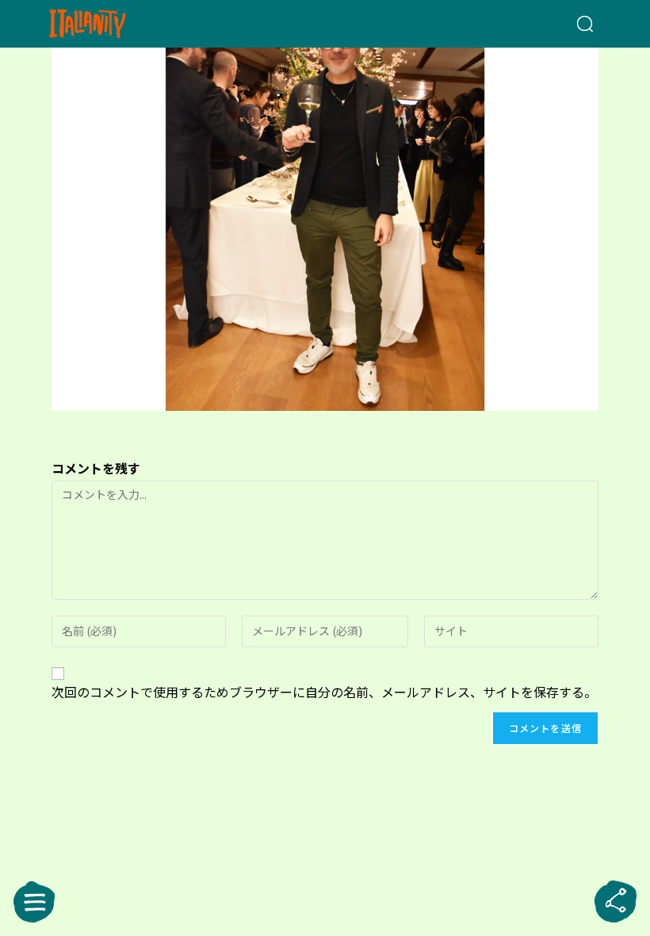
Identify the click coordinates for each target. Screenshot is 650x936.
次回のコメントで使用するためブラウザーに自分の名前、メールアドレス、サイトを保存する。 (324, 691)
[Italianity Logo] (113, 24)
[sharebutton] (616, 902)
